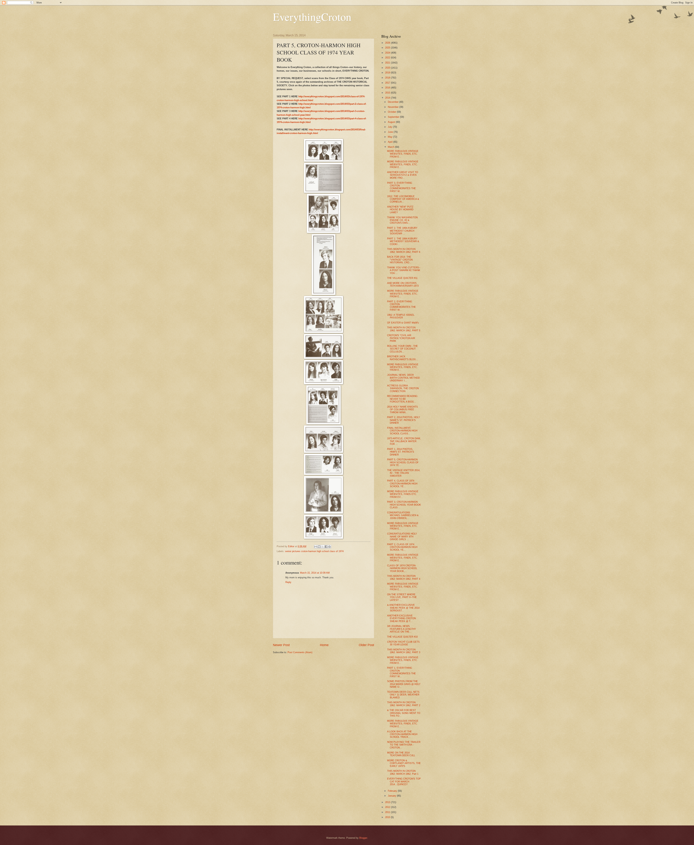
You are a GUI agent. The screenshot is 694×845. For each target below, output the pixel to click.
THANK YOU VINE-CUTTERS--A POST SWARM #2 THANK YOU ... (403, 270)
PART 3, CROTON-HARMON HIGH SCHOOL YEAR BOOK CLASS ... (404, 505)
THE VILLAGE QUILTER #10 (402, 636)
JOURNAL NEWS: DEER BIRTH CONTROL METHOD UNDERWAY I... (403, 378)
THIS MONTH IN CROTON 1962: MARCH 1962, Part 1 (402, 772)
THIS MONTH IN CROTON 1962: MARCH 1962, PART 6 (403, 250)
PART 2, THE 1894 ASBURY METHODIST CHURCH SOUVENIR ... (402, 231)
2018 (388, 77)
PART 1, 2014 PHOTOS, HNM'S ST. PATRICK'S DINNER (400, 452)
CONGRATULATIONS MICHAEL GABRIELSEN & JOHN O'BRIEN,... (403, 515)
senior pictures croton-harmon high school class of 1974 (314, 551)
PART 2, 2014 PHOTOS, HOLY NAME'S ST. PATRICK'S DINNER (403, 420)
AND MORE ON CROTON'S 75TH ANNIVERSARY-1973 (403, 284)
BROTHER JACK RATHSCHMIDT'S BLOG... (402, 358)
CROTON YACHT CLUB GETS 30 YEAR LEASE (403, 643)
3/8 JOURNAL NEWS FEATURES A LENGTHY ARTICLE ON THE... (401, 629)
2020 (388, 67)
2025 (388, 47)
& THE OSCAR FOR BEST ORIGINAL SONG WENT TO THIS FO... (403, 713)
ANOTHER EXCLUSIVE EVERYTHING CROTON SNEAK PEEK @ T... (401, 618)
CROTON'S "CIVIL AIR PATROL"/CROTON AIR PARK (401, 338)
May (390, 136)
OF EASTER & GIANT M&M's (403, 322)
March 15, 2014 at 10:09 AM (315, 572)
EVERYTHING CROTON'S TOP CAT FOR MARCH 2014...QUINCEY (404, 781)
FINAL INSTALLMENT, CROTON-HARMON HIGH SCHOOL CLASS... (402, 431)
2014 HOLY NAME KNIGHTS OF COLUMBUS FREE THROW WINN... (402, 409)
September (394, 117)
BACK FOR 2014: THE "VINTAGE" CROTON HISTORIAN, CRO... (400, 260)
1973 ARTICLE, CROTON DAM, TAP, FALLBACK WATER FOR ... (404, 441)
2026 (388, 42)
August (392, 122)
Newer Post (281, 645)
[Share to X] (322, 546)
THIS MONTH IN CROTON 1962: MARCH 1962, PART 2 (403, 703)
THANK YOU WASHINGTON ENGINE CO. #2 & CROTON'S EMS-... (402, 220)
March (391, 147)
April (390, 142)
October (392, 111)
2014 (388, 97)
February (393, 790)
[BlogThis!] (319, 546)
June (391, 132)
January (392, 795)
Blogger (363, 838)
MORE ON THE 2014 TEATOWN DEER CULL (401, 754)
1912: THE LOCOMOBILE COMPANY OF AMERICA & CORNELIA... (403, 199)
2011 (388, 812)
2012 (388, 807)
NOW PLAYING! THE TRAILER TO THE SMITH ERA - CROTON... (403, 745)
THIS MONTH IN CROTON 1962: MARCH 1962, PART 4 (403, 577)
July (390, 126)
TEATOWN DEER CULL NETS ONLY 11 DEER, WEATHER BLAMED (403, 695)
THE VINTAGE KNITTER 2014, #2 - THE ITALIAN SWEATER (403, 473)
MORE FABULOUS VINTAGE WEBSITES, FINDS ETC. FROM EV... (402, 494)
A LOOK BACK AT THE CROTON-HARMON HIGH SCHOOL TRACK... (402, 734)
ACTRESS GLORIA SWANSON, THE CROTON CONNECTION (403, 388)
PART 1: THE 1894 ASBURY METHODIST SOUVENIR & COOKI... (403, 241)
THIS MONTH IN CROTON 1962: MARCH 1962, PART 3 (403, 651)
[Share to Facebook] (326, 546)
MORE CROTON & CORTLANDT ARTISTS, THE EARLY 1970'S (404, 763)
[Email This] (316, 546)
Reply (288, 582)
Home (324, 645)
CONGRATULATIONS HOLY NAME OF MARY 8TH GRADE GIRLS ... (402, 536)
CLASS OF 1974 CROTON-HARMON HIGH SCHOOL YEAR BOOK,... (402, 568)
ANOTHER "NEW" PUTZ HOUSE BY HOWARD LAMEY (400, 209)
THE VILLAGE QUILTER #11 (402, 278)
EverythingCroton (312, 16)
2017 (388, 82)
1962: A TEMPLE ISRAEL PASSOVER (400, 316)
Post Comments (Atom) (300, 652)
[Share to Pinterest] (329, 546)
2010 (388, 817)
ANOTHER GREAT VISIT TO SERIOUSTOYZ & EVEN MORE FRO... (402, 175)
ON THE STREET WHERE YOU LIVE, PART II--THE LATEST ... (402, 597)
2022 (388, 57)
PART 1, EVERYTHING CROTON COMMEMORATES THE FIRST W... (401, 672)
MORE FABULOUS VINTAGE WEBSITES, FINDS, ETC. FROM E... (402, 154)
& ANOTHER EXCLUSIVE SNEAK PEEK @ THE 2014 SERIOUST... (403, 608)
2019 (388, 72)
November (393, 107)
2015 (388, 92)
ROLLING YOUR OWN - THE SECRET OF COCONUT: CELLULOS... (402, 349)
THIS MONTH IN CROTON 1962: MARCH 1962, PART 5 (403, 329)
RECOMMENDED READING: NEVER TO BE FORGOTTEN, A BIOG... (402, 399)
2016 (388, 87)
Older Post (366, 645)
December (393, 102)
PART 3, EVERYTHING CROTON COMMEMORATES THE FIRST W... (401, 187)
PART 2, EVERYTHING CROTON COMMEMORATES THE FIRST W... (401, 305)
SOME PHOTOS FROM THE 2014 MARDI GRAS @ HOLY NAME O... (404, 684)
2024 (388, 52)
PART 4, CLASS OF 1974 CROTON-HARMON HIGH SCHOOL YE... (402, 483)
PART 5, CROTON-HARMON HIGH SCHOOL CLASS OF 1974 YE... (403, 462)
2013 (388, 802)
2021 (388, 62)
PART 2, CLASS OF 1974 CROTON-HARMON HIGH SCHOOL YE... (402, 547)
